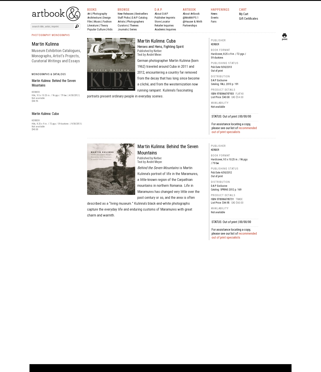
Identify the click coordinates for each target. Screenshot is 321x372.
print (284, 38)
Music (97, 21)
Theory (104, 25)
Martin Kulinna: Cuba (45, 114)
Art (89, 13)
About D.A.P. (161, 13)
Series (133, 29)
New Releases (125, 13)
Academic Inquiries (165, 29)
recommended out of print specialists (234, 130)
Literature (92, 25)
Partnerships (190, 25)
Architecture (94, 17)
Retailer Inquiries (164, 25)
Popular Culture (96, 29)
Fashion (107, 21)
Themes (134, 25)
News (214, 13)
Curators (123, 25)
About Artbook (191, 13)
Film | (90, 21)
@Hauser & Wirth (192, 21)
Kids (109, 29)
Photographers (135, 21)
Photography (100, 13)
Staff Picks (124, 17)
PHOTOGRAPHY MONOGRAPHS (51, 35)
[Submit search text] (76, 26)
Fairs (213, 21)
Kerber (215, 44)
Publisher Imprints (165, 17)
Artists (121, 21)
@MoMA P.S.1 (190, 17)
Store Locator (162, 21)
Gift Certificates (248, 18)
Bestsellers (141, 13)
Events (214, 17)
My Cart (243, 14)
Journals (123, 29)
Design (107, 17)
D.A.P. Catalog (139, 17)
